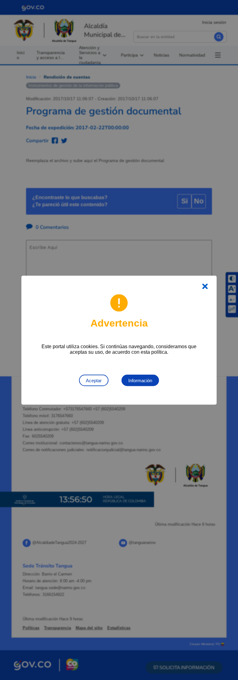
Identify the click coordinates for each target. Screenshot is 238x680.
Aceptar (94, 380)
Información (140, 380)
